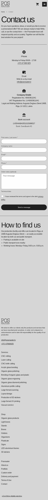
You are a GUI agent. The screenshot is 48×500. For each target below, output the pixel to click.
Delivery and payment (9, 476)
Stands (4, 426)
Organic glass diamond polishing (14, 382)
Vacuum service (7, 405)
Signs (3, 444)
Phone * (4, 163)
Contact (4, 484)
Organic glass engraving (10, 379)
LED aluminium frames (10, 448)
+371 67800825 (7, 344)
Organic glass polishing (10, 371)
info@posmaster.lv (24, 82)
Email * (3, 155)
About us (4, 465)
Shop (3, 414)
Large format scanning (9, 390)
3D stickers (5, 452)
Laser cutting (6, 360)
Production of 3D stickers (10, 397)
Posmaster (5, 461)
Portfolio (4, 469)
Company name (6, 146)
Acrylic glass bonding (9, 367)
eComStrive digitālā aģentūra (12, 496)
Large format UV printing (10, 401)
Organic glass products (10, 418)
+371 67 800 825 (24, 63)
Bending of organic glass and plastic (15, 375)
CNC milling (6, 356)
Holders (4, 433)
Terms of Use (6, 480)
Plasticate (5, 441)
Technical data (6, 191)
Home (3, 12)
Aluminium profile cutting (10, 386)
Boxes (3, 429)
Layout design (6, 394)
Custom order (6, 473)
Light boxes (5, 422)
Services (4, 352)
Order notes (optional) (8, 172)
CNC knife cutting (8, 364)
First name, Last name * (9, 137)
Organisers (5, 437)
